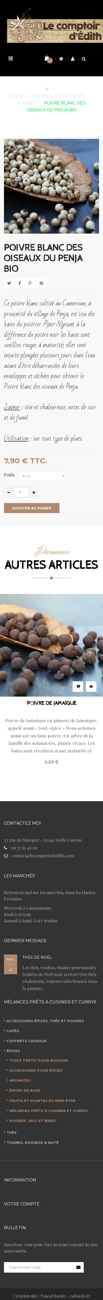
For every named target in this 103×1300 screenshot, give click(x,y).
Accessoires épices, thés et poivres (45, 1021)
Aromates (20, 1080)
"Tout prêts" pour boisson (38, 1060)
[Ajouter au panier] (78, 686)
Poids (10, 474)
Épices (13, 1051)
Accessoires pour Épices (36, 1070)
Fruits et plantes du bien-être (42, 1101)
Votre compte (22, 1204)
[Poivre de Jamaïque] (51, 645)
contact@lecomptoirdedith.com (43, 855)
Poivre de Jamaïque (51, 703)
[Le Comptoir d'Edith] (51, 24)
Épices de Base (24, 1090)
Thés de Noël (37, 957)
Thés (12, 1132)
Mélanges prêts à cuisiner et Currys (48, 1111)
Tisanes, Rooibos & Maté (33, 1142)
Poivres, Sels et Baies (32, 1121)
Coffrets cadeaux (26, 1041)
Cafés (13, 1031)
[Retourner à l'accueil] (47, 89)
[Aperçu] (91, 686)
